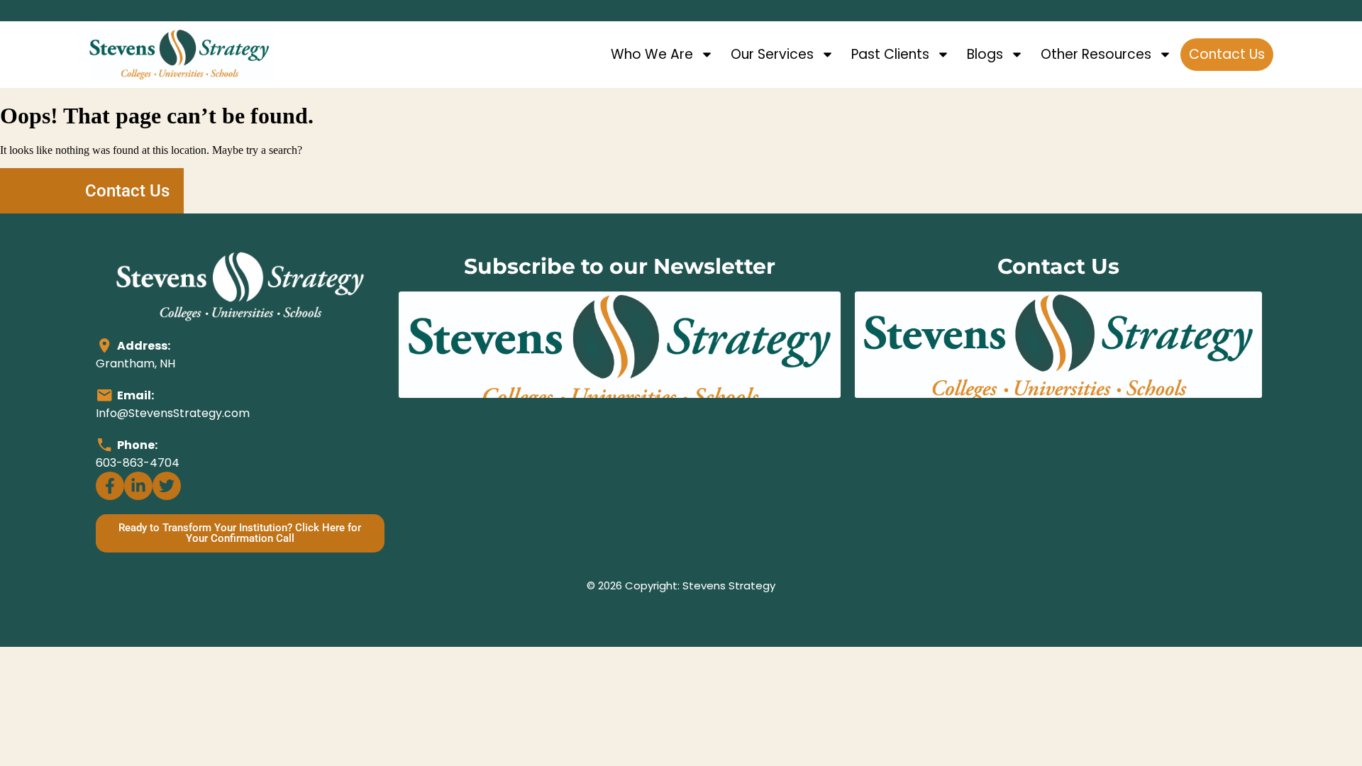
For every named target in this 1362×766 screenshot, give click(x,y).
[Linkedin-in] (138, 486)
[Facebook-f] (110, 486)
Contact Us (1227, 54)
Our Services (772, 54)
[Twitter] (167, 486)
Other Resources (1096, 54)
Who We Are (652, 54)
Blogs (985, 54)
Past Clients (890, 54)
